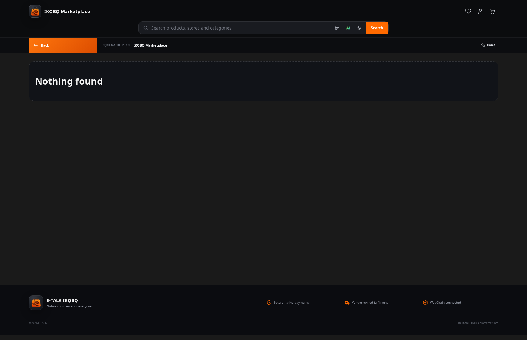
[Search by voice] (359, 28)
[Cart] (492, 11)
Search (377, 27)
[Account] (480, 11)
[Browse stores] (337, 28)
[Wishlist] (468, 11)
